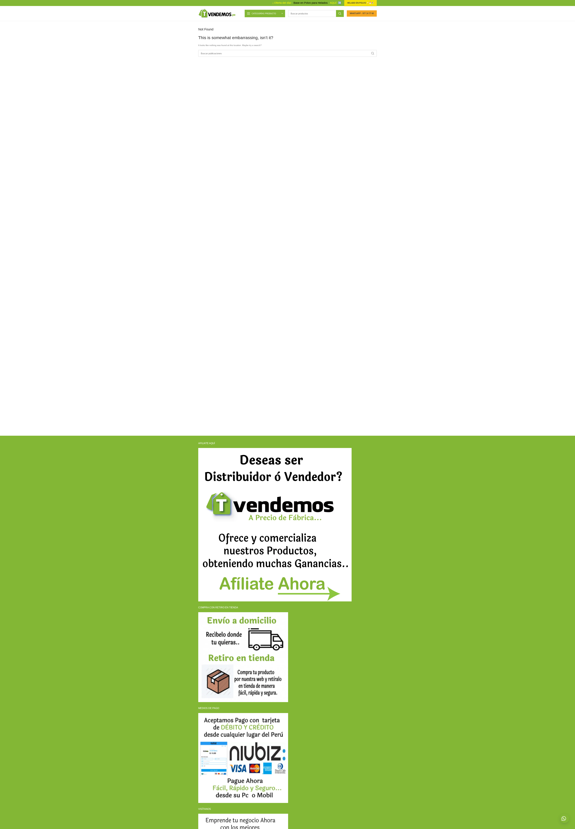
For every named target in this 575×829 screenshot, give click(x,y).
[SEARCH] (340, 13)
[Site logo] (217, 13)
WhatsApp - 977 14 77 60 (362, 13)
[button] (564, 818)
